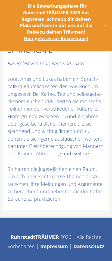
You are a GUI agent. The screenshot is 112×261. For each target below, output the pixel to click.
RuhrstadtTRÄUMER (35, 237)
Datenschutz (88, 246)
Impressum (54, 246)
